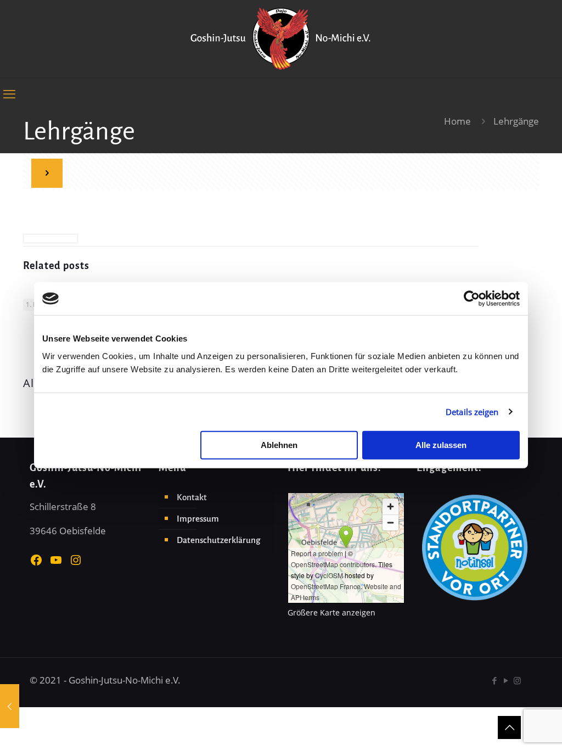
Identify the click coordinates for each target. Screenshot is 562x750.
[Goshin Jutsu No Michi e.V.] (281, 38)
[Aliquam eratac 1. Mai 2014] (9, 706)
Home (457, 121)
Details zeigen (472, 411)
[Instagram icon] (517, 680)
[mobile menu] (9, 93)
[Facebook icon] (494, 680)
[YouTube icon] (506, 680)
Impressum (198, 518)
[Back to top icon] (509, 727)
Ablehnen (279, 444)
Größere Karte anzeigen (331, 612)
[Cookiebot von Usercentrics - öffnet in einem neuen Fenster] (472, 298)
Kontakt (192, 497)
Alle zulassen (441, 444)
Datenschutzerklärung (218, 540)
